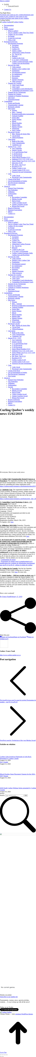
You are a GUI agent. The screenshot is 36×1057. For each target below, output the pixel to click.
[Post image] (5, 755)
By (5, 596)
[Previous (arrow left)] (1, 1056)
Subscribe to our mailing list (9, 997)
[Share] (3, 1054)
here (12, 522)
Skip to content (5, 1)
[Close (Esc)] (1, 1054)
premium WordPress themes (24, 1014)
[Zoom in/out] (7, 1054)
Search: (2, 795)
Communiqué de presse (8, 559)
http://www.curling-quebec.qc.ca (10, 655)
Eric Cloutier (4, 762)
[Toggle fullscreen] (5, 1054)
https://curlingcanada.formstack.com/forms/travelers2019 (18, 486)
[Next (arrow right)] (3, 1056)
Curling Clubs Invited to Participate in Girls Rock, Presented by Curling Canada (16, 757)
